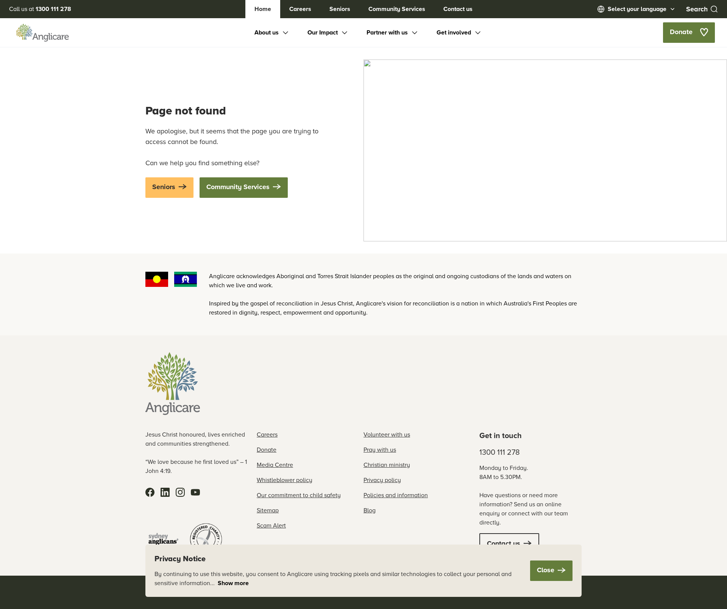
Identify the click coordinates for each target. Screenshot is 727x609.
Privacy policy (382, 480)
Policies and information (396, 495)
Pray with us (380, 449)
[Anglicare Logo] (42, 32)
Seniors (339, 9)
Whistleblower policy (284, 480)
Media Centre (275, 464)
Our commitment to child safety (299, 495)
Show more (233, 583)
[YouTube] (195, 492)
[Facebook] (149, 492)
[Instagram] (180, 492)
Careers (300, 9)
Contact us (458, 9)
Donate (266, 449)
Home (262, 9)
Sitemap (268, 510)
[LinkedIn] (165, 492)
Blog (370, 510)
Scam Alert (271, 525)
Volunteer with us (387, 434)
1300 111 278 (499, 452)
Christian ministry (387, 464)
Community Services (396, 9)
